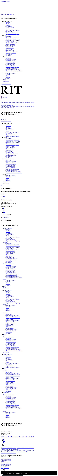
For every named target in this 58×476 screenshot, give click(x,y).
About (2, 451)
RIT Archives (9, 31)
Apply (10, 14)
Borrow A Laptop (10, 50)
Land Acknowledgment (6, 459)
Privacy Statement (5, 468)
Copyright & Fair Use (11, 65)
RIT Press (8, 55)
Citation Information (10, 64)
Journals (8, 25)
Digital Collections (10, 32)
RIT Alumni (9, 54)
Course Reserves (10, 27)
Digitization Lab (10, 48)
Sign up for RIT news (13, 449)
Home (2, 193)
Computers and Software (11, 51)
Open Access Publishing (11, 68)
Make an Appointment (11, 59)
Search (2, 196)
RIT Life (7, 453)
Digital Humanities (10, 45)
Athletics (11, 453)
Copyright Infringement (6, 465)
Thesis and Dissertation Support (13, 69)
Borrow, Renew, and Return (12, 37)
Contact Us (8, 74)
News (5, 84)
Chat (4, 79)
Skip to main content (5, 1)
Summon (8, 22)
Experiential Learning (14, 451)
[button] (1, 96)
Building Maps (5, 217)
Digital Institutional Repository (13, 34)
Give (13, 14)
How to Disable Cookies (21, 473)
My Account (6, 81)
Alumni (28, 102)
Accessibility (3, 466)
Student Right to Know (6, 460)
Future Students (4, 102)
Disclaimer (3, 461)
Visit (8, 14)
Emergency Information (6, 464)
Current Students (11, 102)
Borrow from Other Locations (13, 39)
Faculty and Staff (23, 102)
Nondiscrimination (5, 463)
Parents (17, 102)
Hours (7, 75)
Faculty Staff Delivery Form (12, 42)
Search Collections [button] (7, 21)
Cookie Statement (11, 473)
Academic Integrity (10, 63)
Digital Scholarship (10, 44)
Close (3, 470)
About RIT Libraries (10, 73)
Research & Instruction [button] (8, 56)
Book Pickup (9, 36)
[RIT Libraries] (6, 200)
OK (1, 474)
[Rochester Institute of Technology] (11, 95)
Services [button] (5, 35)
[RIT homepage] (11, 118)
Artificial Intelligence (11, 62)
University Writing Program (12, 67)
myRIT (2, 84)
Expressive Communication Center (14, 70)
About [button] (4, 72)
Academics (6, 451)
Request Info (3, 14)
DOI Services (9, 49)
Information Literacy (10, 60)
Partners (32, 102)
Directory (9, 84)
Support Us (8, 78)
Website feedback (4, 449)
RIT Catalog (9, 26)
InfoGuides (8, 58)
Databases (8, 23)
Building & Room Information (13, 40)
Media (7, 29)
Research (3, 453)
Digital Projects (9, 46)
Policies (8, 77)
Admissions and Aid (23, 451)
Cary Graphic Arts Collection (12, 30)
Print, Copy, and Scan (11, 53)
